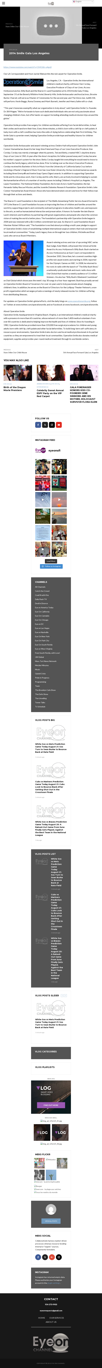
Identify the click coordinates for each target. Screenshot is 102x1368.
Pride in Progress (42, 678)
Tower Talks (40, 702)
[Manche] (62, 1163)
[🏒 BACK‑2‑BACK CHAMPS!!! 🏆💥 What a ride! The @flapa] (42, 483)
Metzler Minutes (42, 665)
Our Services (56, 1317)
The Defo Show (41, 694)
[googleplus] (52, 1257)
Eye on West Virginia (43, 649)
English (78, 2)
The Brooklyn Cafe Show (45, 690)
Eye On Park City (42, 640)
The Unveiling (41, 698)
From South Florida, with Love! (47, 653)
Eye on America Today (44, 607)
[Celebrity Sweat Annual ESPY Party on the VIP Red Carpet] (51, 373)
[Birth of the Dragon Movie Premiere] (18, 373)
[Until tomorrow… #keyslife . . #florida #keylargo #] (59, 499)
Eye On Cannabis (42, 616)
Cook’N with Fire (42, 595)
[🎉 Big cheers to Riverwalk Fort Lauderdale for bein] (42, 516)
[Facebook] (38, 425)
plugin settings (53, 1283)
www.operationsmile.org (79, 301)
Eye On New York (42, 636)
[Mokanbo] (51, 1159)
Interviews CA (42, 387)
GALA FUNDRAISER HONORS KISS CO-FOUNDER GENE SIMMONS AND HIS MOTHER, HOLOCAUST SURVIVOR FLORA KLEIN (83, 394)
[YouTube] (59, 425)
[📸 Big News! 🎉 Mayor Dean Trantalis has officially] (42, 532)
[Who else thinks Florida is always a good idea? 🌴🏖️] (59, 516)
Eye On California (42, 611)
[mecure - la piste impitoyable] (47, 1181)
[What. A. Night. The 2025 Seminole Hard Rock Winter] (59, 466)
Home (41, 1317)
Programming (40, 682)
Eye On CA (13, 50)
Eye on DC (39, 624)
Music (37, 669)
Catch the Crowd (42, 591)
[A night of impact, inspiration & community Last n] (42, 466)
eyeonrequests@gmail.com (51, 1310)
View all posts (51, 1221)
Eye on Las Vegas (42, 628)
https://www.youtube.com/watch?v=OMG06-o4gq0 (28, 67)
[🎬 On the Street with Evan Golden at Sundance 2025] (59, 549)
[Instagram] (52, 425)
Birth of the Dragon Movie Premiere (15, 389)
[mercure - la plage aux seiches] (47, 1189)
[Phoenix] (51, 1175)
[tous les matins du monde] (46, 1192)
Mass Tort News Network (45, 661)
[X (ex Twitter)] (45, 425)
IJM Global (39, 657)
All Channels (40, 587)
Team (37, 686)
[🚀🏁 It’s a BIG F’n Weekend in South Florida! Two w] (42, 499)
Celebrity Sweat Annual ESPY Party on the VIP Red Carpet (50, 393)
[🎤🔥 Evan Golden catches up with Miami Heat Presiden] (59, 532)
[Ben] (39, 1175)
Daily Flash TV (41, 599)
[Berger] (38, 1186)
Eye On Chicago (41, 620)
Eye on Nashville (41, 632)
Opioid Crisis (40, 673)
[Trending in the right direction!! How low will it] (59, 483)
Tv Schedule (40, 706)
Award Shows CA (44, 384)
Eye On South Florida (43, 645)
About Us (51, 1322)
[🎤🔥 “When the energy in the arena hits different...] (42, 549)
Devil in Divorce (41, 603)
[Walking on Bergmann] (39, 1163)
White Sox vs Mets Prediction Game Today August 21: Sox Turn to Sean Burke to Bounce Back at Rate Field (51, 748)
